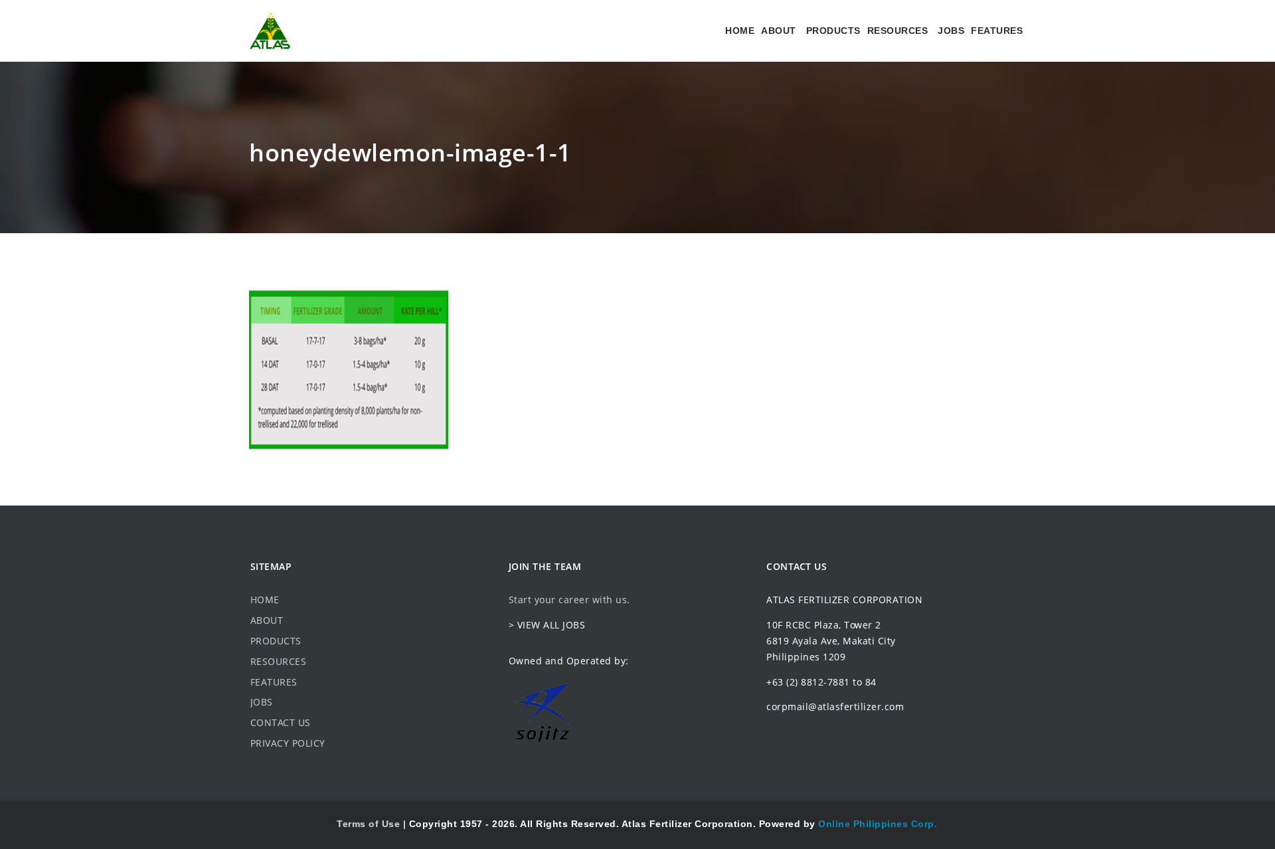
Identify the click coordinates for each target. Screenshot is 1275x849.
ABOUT (778, 30)
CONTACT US (280, 722)
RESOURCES (897, 30)
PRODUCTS (833, 30)
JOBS (951, 30)
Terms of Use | (373, 823)
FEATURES (997, 30)
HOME (739, 30)
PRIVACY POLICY (287, 743)
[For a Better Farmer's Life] (270, 30)
